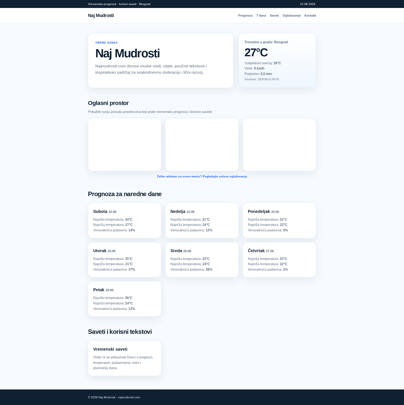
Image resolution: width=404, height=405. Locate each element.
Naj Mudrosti (101, 15)
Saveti (274, 15)
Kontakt (310, 15)
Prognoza (245, 15)
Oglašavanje (292, 15)
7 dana (261, 15)
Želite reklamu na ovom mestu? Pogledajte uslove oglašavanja (202, 176)
